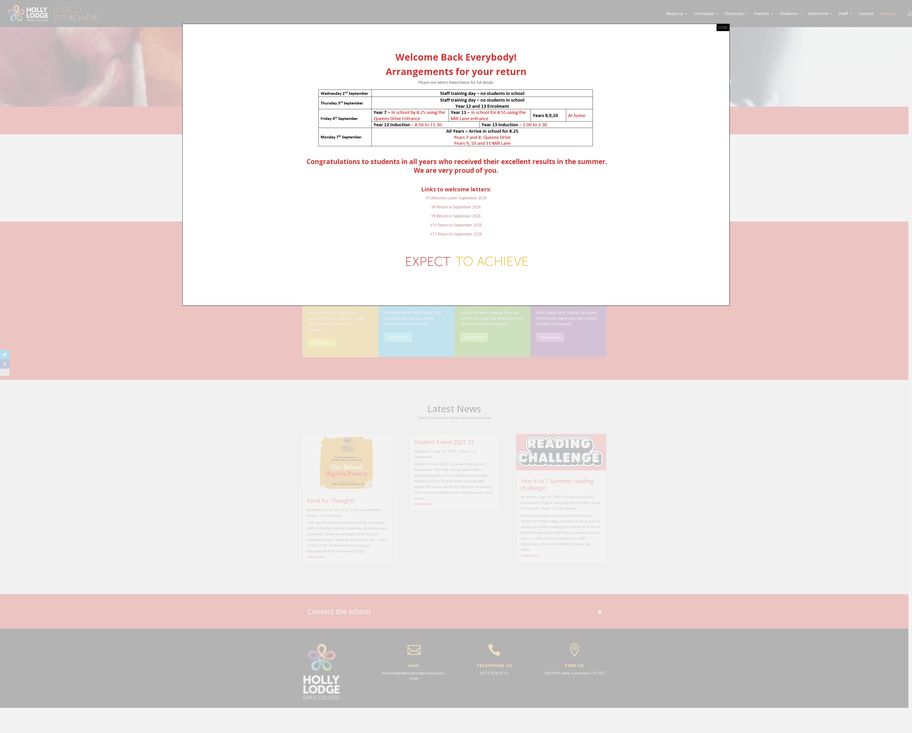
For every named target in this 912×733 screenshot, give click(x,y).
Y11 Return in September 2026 (456, 234)
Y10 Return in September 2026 (456, 225)
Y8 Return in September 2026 (456, 207)
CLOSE (722, 27)
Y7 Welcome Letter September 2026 (456, 198)
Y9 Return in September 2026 (456, 216)
